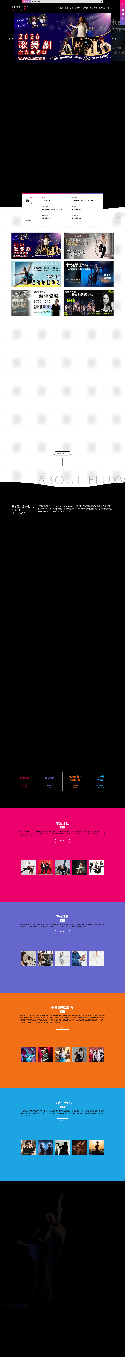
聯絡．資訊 (93, 8)
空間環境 (85, 8)
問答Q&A (109, 8)
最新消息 (102, 8)
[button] (87, 57)
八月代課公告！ (37, 1)
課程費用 (77, 8)
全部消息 (28, 220)
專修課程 (50, 778)
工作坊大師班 (100, 778)
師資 (71, 8)
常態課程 (24, 778)
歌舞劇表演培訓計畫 (75, 778)
